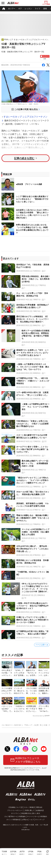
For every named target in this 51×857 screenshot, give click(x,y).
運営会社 (39, 807)
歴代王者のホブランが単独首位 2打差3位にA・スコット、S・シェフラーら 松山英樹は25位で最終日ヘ (32, 319)
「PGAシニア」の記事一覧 (32, 725)
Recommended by (38, 716)
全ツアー (11, 9)
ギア (20, 9)
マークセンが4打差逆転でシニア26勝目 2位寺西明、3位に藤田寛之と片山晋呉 (36, 532)
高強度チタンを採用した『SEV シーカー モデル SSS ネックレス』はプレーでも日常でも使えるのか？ (32, 352)
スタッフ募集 (28, 807)
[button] (25, 268)
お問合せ (25, 819)
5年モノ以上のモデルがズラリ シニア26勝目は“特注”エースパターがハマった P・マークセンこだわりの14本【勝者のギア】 (36, 589)
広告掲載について (15, 807)
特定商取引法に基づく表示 (31, 813)
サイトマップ (39, 819)
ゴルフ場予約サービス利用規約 (15, 816)
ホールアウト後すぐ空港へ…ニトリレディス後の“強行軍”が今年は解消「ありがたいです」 (32, 449)
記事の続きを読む (24, 158)
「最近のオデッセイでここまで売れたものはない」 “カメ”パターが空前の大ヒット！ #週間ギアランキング (32, 480)
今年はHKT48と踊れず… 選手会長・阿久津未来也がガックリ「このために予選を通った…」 (32, 549)
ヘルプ (31, 819)
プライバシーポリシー (15, 810)
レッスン (28, 9)
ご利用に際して (29, 810)
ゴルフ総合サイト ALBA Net (11, 725)
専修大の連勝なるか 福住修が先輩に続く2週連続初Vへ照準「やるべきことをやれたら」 (32, 518)
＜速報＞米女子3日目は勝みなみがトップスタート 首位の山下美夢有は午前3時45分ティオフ (32, 605)
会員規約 (39, 810)
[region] (25, 8)
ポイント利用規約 (12, 819)
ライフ (37, 9)
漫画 (45, 9)
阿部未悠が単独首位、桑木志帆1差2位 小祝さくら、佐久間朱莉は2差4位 (36, 279)
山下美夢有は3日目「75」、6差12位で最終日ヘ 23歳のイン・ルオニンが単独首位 (32, 381)
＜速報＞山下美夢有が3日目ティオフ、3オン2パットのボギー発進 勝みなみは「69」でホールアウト (32, 367)
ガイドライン (15, 813)
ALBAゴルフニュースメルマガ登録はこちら (27, 760)
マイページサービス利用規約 (37, 816)
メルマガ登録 (46, 4)
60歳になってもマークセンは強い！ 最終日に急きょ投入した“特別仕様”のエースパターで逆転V (32, 619)
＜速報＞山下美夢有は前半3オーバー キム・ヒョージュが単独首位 (36, 406)
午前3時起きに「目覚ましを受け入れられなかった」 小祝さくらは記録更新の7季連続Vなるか (32, 423)
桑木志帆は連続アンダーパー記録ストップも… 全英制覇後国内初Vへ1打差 (35, 463)
